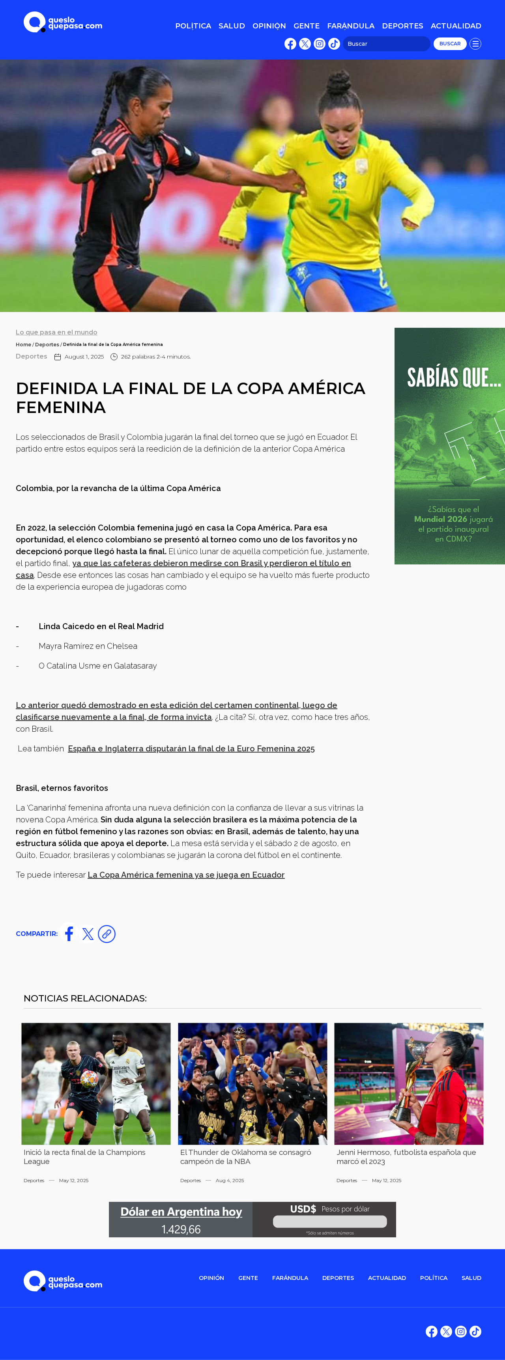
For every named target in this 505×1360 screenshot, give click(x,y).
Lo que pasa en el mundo (56, 332)
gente (248, 1278)
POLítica (433, 1278)
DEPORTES (338, 1278)
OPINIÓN (211, 1278)
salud (471, 1278)
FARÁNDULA (290, 1278)
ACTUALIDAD (387, 1278)
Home (23, 344)
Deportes (47, 344)
